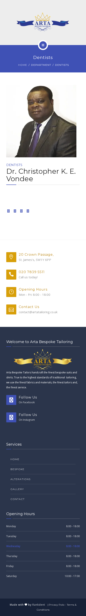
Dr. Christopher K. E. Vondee (41, 175)
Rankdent (40, 604)
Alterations (20, 479)
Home (22, 64)
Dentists (14, 165)
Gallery (17, 489)
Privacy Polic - (58, 604)
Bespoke (17, 469)
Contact (17, 499)
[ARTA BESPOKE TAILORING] (43, 21)
